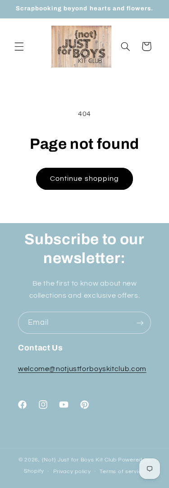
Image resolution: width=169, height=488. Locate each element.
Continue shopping (84, 178)
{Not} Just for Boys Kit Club (79, 459)
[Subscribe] (140, 323)
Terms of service (122, 471)
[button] (19, 46)
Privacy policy (72, 471)
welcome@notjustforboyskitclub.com (82, 368)
